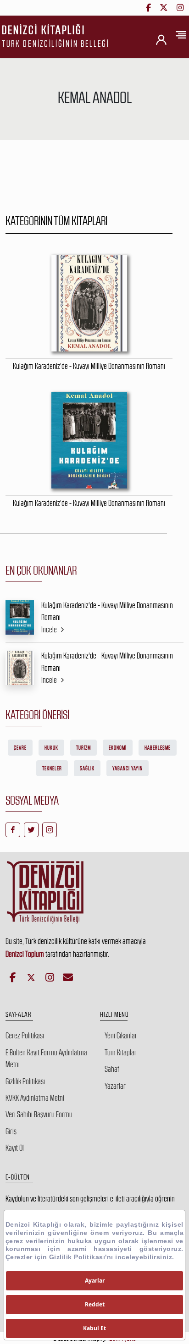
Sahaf (112, 1069)
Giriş (11, 1131)
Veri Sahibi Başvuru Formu (39, 1114)
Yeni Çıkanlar (121, 1035)
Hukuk (51, 748)
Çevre (20, 748)
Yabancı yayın (127, 768)
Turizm (83, 748)
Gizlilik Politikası (25, 1081)
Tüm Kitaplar (121, 1052)
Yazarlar (115, 1086)
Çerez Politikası (25, 1035)
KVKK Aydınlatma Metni (35, 1098)
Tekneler (52, 768)
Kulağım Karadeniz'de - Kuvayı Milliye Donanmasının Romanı (107, 611)
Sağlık (87, 768)
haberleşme (158, 748)
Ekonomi (118, 748)
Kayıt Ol (15, 1147)
